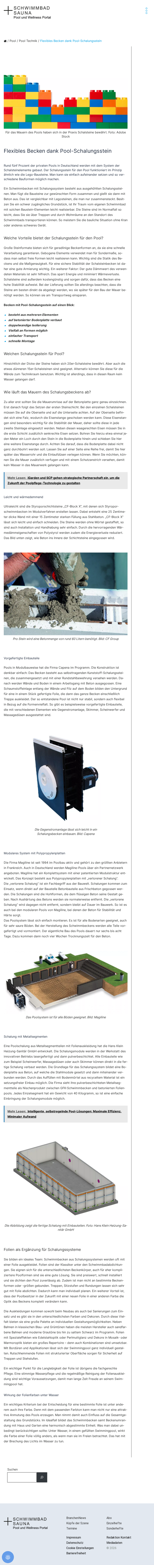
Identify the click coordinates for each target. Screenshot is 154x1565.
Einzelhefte (114, 1523)
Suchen (12, 1469)
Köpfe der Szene (77, 1523)
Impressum (73, 1537)
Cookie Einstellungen (80, 1548)
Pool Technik (28, 41)
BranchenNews (76, 1518)
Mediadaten (114, 1543)
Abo (109, 1518)
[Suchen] (42, 1477)
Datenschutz (74, 1543)
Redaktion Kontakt (118, 1537)
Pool (13, 41)
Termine (71, 1528)
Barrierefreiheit (76, 1553)
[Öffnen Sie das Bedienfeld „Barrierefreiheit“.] (8, 1557)
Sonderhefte (114, 1528)
